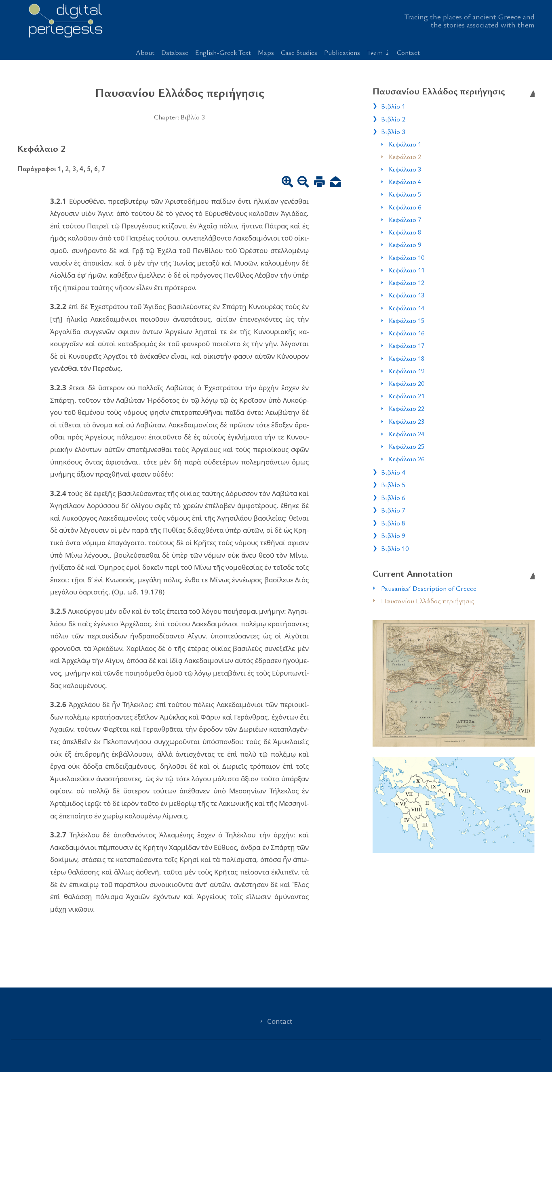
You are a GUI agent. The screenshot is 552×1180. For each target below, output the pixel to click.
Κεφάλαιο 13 (406, 295)
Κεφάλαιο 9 (405, 244)
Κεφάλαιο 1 (405, 144)
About (145, 52)
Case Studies (299, 52)
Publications (342, 52)
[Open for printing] (319, 182)
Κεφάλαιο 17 (406, 345)
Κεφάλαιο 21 (406, 395)
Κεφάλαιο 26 (406, 458)
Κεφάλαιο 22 (406, 408)
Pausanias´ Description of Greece (428, 588)
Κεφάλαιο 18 (406, 358)
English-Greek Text (223, 52)
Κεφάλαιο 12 (406, 282)
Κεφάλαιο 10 (406, 257)
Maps (266, 52)
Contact (408, 52)
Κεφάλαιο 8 (405, 232)
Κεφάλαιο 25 (406, 446)
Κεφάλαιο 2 (405, 156)
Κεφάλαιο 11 (406, 270)
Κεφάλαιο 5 (405, 194)
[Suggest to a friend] (335, 182)
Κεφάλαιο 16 (406, 332)
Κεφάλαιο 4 (405, 181)
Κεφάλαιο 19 (406, 370)
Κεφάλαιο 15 (406, 320)
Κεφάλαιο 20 (406, 383)
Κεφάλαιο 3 (405, 169)
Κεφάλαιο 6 (405, 207)
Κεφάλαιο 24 (406, 433)
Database (174, 52)
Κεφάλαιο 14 (406, 307)
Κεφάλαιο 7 (405, 219)
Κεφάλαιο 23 (406, 421)
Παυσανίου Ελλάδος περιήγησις (427, 600)
